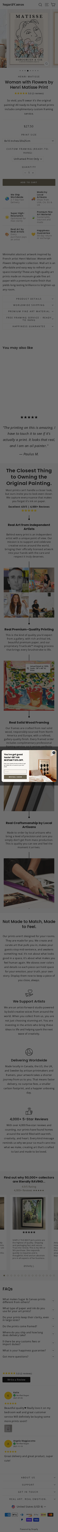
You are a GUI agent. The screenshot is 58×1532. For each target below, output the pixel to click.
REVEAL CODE (15, 777)
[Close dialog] (53, 752)
